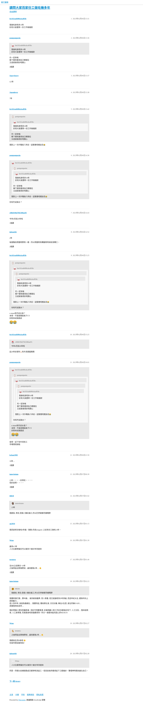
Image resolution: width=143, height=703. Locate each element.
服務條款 (30, 695)
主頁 (11, 695)
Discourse (21, 700)
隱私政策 (39, 695)
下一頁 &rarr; (15, 681)
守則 (23, 695)
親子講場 (4, 2)
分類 (17, 695)
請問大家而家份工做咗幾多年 (29, 7)
